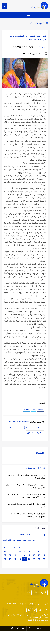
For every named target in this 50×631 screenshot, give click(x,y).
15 (39, 555)
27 (24, 559)
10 (20, 551)
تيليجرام (26, 409)
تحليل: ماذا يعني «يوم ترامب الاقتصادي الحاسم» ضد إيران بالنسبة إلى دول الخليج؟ (25, 486)
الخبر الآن (45, 615)
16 (34, 555)
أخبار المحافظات (40, 592)
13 (5, 551)
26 (29, 559)
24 (39, 559)
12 (10, 551)
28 (19, 559)
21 (10, 555)
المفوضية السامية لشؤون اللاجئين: (24, 47)
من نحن (37, 604)
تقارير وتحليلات (37, 23)
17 (29, 555)
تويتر (33, 409)
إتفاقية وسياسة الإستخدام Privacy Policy (19, 604)
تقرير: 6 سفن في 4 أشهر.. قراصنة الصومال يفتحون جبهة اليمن (26, 505)
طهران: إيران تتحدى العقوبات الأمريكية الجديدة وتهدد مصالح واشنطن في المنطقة (27, 515)
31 (5, 559)
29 (15, 559)
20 (15, 555)
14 (44, 555)
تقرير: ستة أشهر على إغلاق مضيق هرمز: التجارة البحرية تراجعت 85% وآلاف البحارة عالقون (26, 495)
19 (20, 555)
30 (10, 559)
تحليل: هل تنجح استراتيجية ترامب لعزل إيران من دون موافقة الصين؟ (26, 476)
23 (44, 559)
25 (34, 559)
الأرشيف (27, 592)
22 (5, 555)
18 (24, 555)
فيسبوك (40, 409)
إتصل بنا (45, 604)
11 (15, 551)
